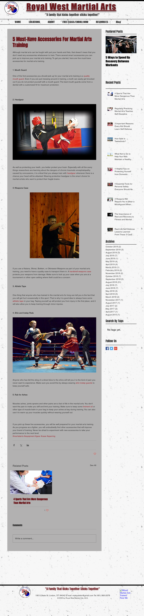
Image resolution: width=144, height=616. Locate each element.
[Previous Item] (110, 45)
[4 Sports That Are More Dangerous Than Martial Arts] (31, 482)
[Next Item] (132, 45)
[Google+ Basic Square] (115, 348)
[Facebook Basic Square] (107, 348)
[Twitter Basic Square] (111, 348)
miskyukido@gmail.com (82, 595)
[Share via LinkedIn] (27, 445)
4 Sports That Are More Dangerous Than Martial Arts (31, 501)
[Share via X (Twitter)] (21, 445)
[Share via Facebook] (14, 445)
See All (93, 465)
